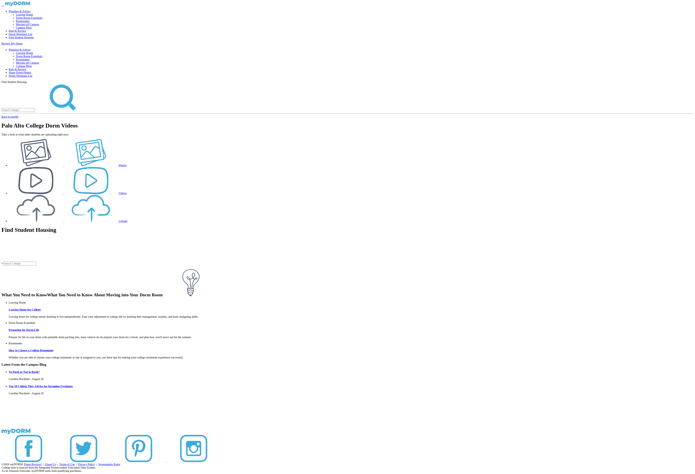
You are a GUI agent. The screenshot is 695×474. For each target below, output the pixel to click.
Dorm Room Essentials (29, 17)
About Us (50, 464)
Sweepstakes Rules (109, 464)
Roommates (23, 21)
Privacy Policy (86, 464)
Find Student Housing (21, 37)
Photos (122, 165)
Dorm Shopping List (20, 34)
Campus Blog (24, 27)
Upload (122, 221)
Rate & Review (17, 30)
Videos (122, 193)
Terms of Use (67, 464)
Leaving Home (24, 14)
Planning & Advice (20, 11)
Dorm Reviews (32, 464)
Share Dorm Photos (20, 72)
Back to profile (9, 116)
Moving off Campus (27, 24)
